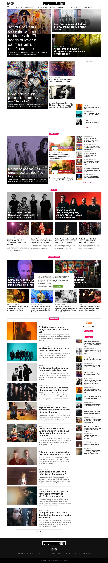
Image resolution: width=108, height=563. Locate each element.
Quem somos (88, 7)
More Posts (38, 531)
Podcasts (52, 7)
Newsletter (19, 7)
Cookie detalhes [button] (42, 286)
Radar (45, 7)
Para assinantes (30, 7)
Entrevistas (70, 7)
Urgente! (79, 7)
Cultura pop (61, 7)
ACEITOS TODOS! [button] (58, 286)
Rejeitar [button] (50, 286)
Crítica (39, 7)
